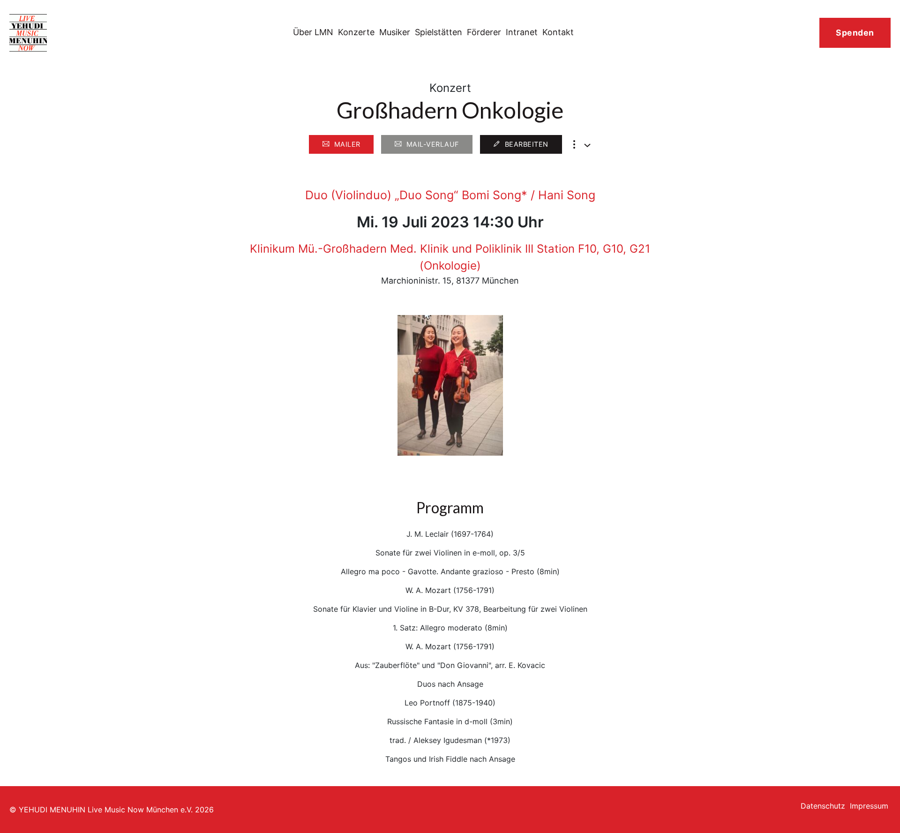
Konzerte (356, 32)
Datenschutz (823, 805)
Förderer (484, 32)
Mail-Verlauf (432, 144)
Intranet (522, 32)
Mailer (347, 144)
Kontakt (558, 32)
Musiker (394, 32)
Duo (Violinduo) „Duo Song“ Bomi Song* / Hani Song (450, 195)
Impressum (869, 805)
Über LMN (313, 32)
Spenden (855, 33)
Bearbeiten (526, 144)
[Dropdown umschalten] (587, 145)
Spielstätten (438, 32)
